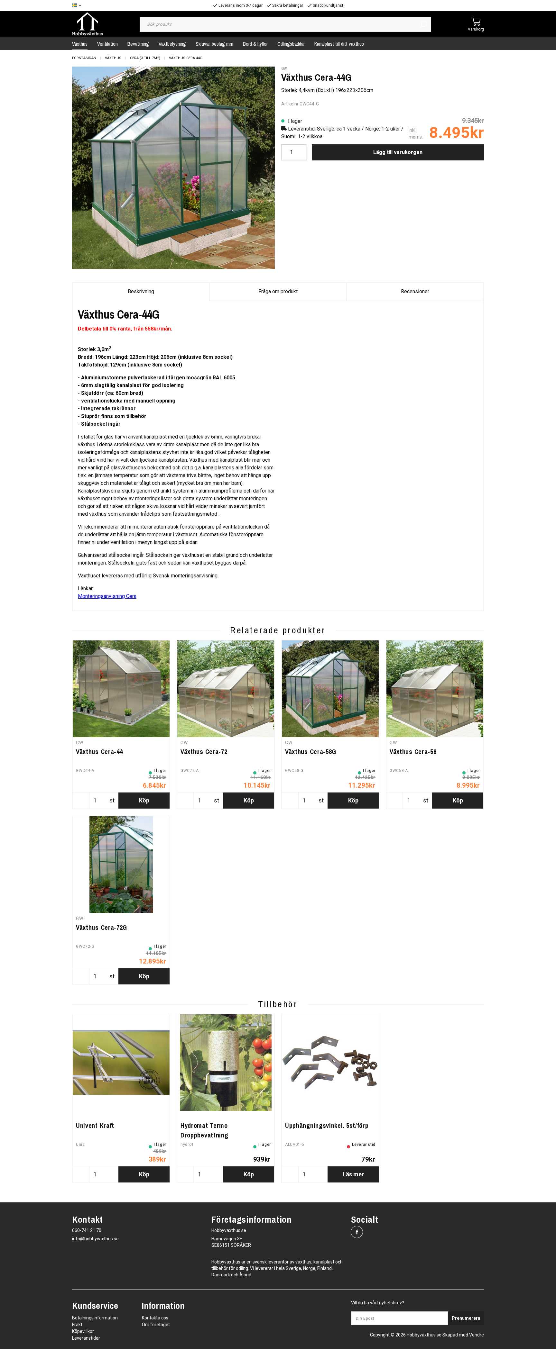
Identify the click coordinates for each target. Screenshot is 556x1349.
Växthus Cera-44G (185, 58)
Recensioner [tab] (415, 291)
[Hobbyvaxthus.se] (87, 24)
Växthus (80, 43)
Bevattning (138, 43)
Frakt (77, 1324)
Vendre (476, 1334)
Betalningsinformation (95, 1317)
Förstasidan (84, 58)
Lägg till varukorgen (397, 152)
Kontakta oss (155, 1317)
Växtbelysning (172, 43)
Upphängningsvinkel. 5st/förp (327, 1125)
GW (284, 68)
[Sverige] (78, 5)
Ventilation (107, 43)
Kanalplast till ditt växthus (339, 43)
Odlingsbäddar (291, 43)
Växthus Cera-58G (310, 751)
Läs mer (353, 1174)
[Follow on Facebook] (357, 1232)
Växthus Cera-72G (101, 927)
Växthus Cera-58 (413, 751)
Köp (144, 800)
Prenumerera (466, 1318)
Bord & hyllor (255, 43)
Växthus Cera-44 (99, 751)
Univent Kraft (95, 1125)
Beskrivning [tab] (141, 291)
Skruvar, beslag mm (214, 43)
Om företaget (156, 1324)
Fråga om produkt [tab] (278, 291)
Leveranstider (86, 1338)
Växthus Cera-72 (204, 751)
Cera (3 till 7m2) (145, 58)
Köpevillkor (83, 1331)
